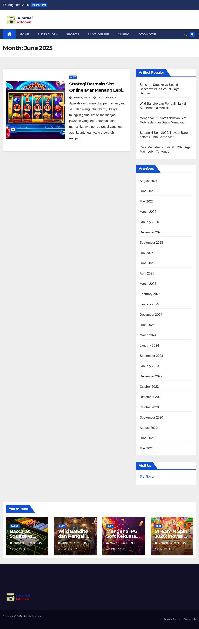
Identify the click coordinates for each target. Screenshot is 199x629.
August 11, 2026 (25, 543)
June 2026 (147, 191)
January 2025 (149, 304)
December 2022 (151, 376)
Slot (73, 77)
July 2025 (147, 253)
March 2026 (148, 211)
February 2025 (150, 294)
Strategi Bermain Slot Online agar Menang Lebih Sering (97, 90)
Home (24, 34)
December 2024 (151, 314)
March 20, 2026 (169, 543)
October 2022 (149, 386)
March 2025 (148, 283)
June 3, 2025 (82, 97)
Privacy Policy (171, 619)
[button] (185, 34)
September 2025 (151, 242)
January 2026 (149, 222)
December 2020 (151, 397)
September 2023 (151, 355)
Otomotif (147, 34)
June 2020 (147, 438)
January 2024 (149, 345)
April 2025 (147, 273)
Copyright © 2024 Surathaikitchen (22, 616)
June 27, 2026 (71, 543)
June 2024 (147, 325)
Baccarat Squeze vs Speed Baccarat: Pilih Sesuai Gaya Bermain (159, 89)
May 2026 (147, 201)
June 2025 (147, 263)
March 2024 (148, 335)
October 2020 (149, 407)
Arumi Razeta (106, 97)
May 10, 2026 (119, 543)
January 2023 (149, 366)
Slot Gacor (147, 476)
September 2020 (151, 417)
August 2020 (149, 427)
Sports (72, 34)
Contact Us (189, 619)
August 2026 (149, 180)
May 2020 (147, 448)
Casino (124, 34)
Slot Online (98, 34)
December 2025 (151, 232)
